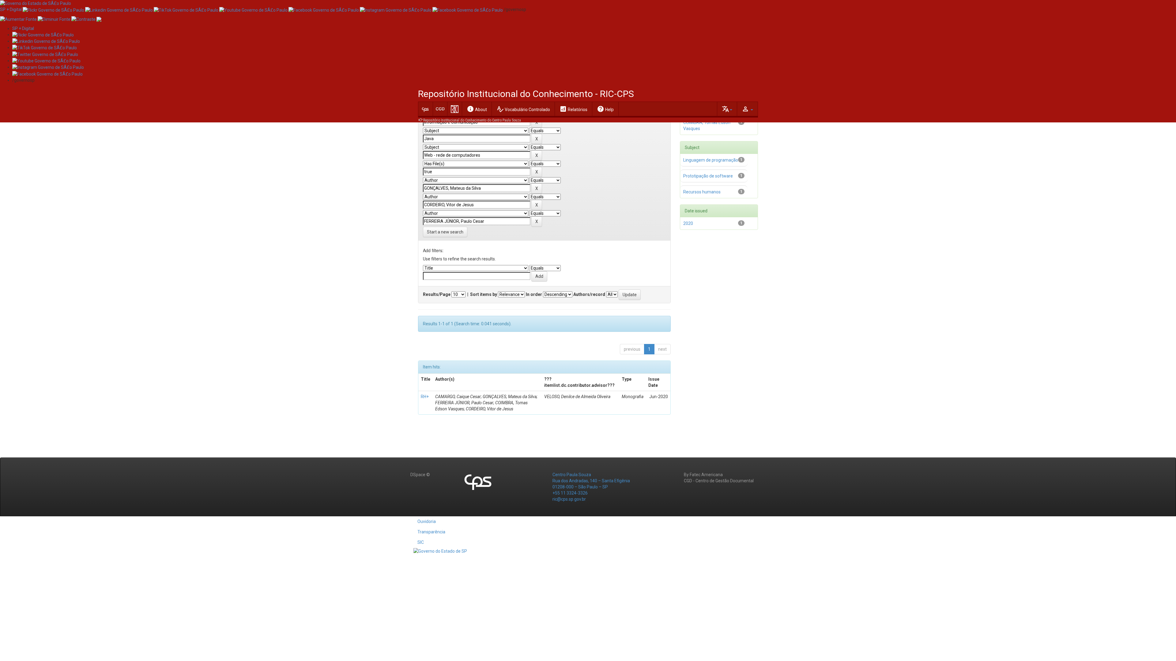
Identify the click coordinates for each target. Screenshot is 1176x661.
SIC (420, 542)
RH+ (425, 396)
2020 (688, 223)
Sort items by (483, 294)
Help (605, 109)
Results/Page (436, 294)
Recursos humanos (702, 191)
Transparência (431, 531)
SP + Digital (11, 9)
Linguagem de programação (710, 160)
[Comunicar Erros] (98, 18)
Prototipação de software (708, 176)
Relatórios (573, 109)
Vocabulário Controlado (523, 109)
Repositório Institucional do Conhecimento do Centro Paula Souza (472, 120)
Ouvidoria (426, 521)
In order (534, 294)
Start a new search (445, 232)
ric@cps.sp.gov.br (569, 499)
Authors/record (589, 294)
